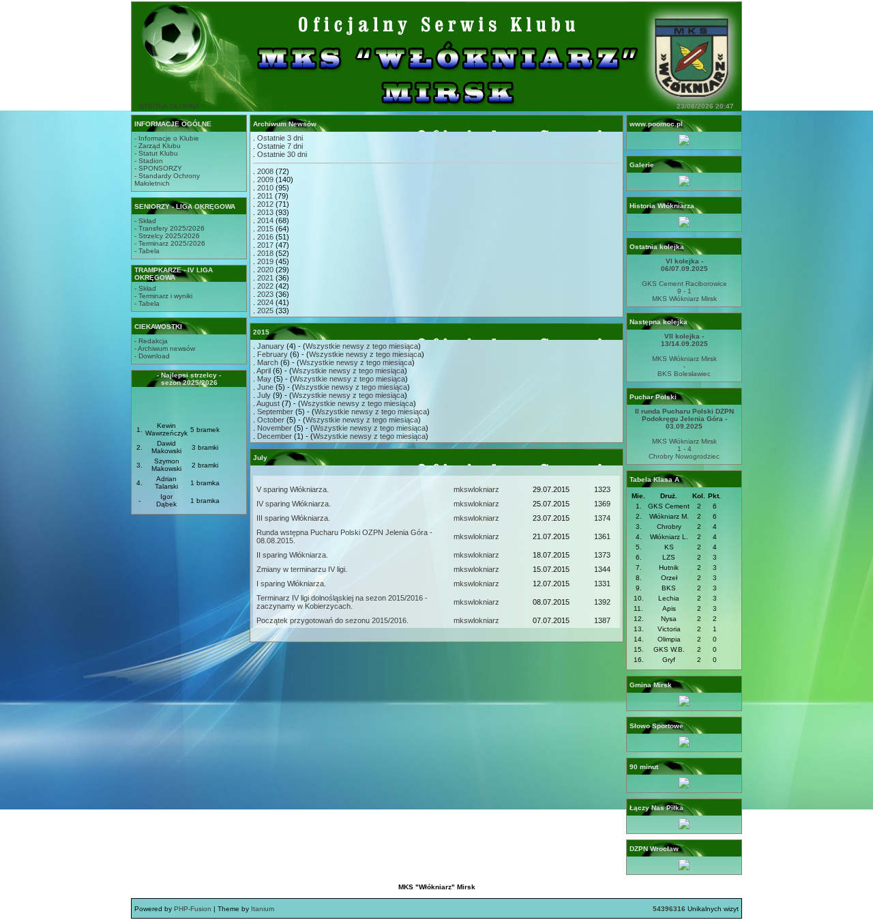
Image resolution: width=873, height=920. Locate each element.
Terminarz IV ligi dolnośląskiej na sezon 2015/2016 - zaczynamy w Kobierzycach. (342, 602)
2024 (265, 302)
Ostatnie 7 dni (280, 146)
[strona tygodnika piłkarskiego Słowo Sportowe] (684, 745)
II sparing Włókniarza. (292, 555)
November (274, 428)
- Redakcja (151, 341)
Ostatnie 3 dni (280, 138)
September (275, 411)
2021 (265, 278)
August (268, 403)
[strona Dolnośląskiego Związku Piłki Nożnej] (684, 868)
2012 (265, 204)
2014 (265, 220)
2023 (265, 294)
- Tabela (147, 251)
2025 (265, 310)
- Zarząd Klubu (157, 145)
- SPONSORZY (158, 168)
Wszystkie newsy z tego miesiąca (362, 346)
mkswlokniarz (476, 489)
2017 (265, 245)
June (265, 387)
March (267, 362)
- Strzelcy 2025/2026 (167, 236)
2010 (265, 188)
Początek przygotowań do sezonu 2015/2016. (332, 620)
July (264, 395)
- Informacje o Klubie (166, 138)
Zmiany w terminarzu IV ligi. (301, 569)
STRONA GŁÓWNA (169, 106)
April (263, 370)
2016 (265, 237)
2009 (265, 179)
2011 (265, 196)
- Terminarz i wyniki (163, 296)
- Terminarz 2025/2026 (169, 243)
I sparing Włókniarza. (291, 583)
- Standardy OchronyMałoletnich (167, 179)
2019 (265, 261)
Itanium (262, 908)
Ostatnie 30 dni (282, 154)
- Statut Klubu (156, 153)
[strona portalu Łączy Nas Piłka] (684, 827)
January (270, 346)
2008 (265, 171)
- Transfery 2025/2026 (169, 228)
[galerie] (684, 184)
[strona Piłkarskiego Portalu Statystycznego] (684, 786)
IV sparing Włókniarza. (293, 504)
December (274, 436)
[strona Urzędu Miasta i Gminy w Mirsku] (684, 704)
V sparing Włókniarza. (292, 489)
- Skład (145, 221)
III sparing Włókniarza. (293, 518)
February (272, 354)
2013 (265, 212)
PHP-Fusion (192, 908)
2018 (265, 253)
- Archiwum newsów (164, 348)
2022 (265, 286)
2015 (265, 229)
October (270, 420)
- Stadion (148, 160)
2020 (265, 269)
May (264, 379)
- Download (152, 356)
